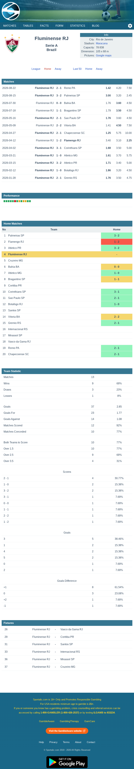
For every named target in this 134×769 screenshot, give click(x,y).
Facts (44, 25)
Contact (91, 742)
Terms (66, 742)
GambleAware (46, 721)
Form (59, 25)
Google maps (103, 55)
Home (88, 68)
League (36, 68)
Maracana (102, 43)
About (78, 742)
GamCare (89, 721)
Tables (28, 25)
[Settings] (130, 25)
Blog (95, 25)
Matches (9, 25)
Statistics (77, 25)
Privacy (53, 742)
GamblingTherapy (69, 721)
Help (41, 742)
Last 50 (77, 68)
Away (58, 68)
